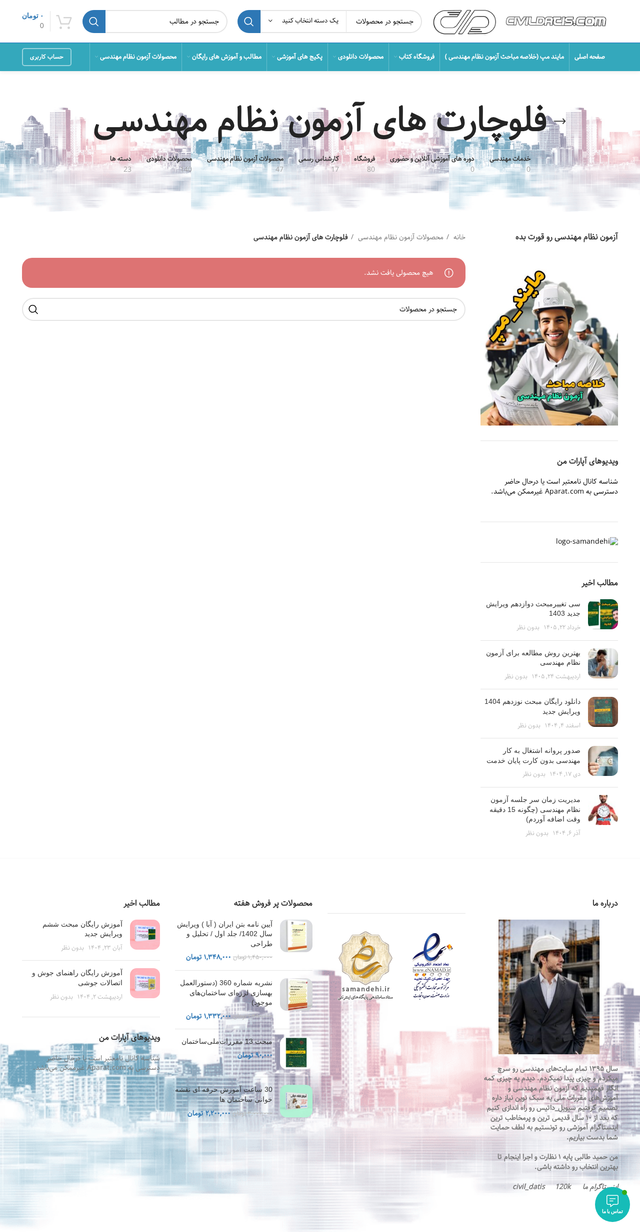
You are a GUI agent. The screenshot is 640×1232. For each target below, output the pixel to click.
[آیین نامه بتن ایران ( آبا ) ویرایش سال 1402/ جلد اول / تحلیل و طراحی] (296, 941)
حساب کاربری (47, 57)
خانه (459, 237)
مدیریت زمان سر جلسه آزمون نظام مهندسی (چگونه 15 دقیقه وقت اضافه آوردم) (535, 809)
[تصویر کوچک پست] (603, 616)
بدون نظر (528, 627)
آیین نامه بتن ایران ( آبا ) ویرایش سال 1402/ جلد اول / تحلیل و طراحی (224, 934)
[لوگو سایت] (525, 21)
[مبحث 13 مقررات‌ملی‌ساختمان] (296, 1053)
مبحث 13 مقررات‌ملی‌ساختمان (227, 1041)
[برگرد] (560, 122)
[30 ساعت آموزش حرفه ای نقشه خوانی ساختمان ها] (296, 1101)
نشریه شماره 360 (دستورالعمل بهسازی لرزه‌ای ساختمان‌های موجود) (226, 992)
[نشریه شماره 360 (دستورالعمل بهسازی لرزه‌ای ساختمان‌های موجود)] (296, 999)
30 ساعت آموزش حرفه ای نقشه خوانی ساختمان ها (223, 1094)
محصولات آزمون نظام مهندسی (400, 237)
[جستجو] (249, 21)
